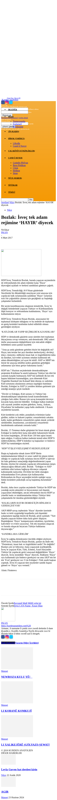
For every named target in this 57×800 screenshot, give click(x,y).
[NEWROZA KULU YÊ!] (17, 668)
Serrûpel (5, 202)
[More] (48, 242)
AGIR (4, 791)
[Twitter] (11, 102)
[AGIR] (8, 786)
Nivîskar (12, 185)
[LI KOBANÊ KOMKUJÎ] (17, 702)
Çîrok (15, 168)
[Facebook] (3, 102)
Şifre (29, 112)
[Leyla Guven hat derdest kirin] (8, 764)
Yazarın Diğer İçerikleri (27, 643)
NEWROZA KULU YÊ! (16, 676)
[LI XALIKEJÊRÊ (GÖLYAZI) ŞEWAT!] (17, 736)
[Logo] (1, 102)
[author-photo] (8, 620)
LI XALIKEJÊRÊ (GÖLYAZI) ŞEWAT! (25, 744)
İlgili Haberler (8, 643)
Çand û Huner (15, 158)
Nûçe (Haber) (15, 178)
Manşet (4, 671)
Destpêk (12, 109)
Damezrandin (19, 121)
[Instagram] (7, 102)
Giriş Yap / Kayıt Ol (13, 98)
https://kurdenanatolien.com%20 (16, 625)
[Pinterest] (27, 242)
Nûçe (12, 202)
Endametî (17, 124)
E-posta (30, 124)
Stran (15, 173)
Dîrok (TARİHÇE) (16, 138)
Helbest (16, 170)
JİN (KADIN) (13, 131)
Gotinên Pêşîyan (20, 162)
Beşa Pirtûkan (19, 165)
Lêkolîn (16, 143)
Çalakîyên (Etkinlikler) (21, 151)
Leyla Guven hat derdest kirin (19, 769)
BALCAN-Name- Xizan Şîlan (28, 606)
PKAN (10, 116)
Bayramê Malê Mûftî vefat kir (27, 603)
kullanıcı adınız (33, 109)
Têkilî (11, 192)
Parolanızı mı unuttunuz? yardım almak (14, 118)
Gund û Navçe (19, 146)
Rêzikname (18, 126)
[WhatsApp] (37, 242)
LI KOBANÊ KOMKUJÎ (16, 710)
